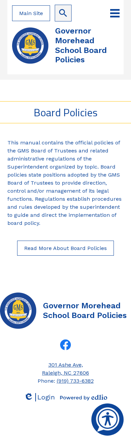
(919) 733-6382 (75, 381)
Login (39, 397)
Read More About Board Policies (65, 248)
